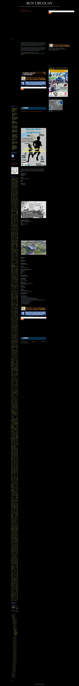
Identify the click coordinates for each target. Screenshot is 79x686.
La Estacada (12, 405)
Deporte (17, 327)
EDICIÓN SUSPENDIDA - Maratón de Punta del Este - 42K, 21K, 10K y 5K (15, 123)
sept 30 (15, 623)
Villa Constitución (16, 591)
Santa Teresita (16, 549)
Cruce (17, 320)
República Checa (16, 520)
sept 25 (15, 636)
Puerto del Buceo (16, 503)
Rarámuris (17, 511)
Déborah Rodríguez (13, 327)
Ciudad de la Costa (13, 285)
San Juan (15, 541)
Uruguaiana (17, 584)
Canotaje (17, 265)
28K (11, 185)
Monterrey (15, 445)
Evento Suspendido (13, 352)
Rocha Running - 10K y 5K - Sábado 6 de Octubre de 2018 (31, 111)
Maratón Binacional (13, 428)
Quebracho (17, 508)
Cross (16, 318)
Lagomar (12, 409)
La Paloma (14, 406)
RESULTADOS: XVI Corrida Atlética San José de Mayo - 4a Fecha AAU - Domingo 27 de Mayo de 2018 (15, 136)
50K (12, 190)
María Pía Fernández (15, 432)
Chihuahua (12, 281)
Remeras (12, 519)
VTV (14, 597)
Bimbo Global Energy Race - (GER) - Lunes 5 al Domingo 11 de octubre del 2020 (15, 118)
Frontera (13, 366)
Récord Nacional (16, 513)
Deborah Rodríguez (15, 326)
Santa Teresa (13, 549)
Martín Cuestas (15, 433)
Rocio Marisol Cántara (15, 529)
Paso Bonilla (12, 481)
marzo (14, 669)
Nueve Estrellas (16, 458)
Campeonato (13, 249)
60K (12, 192)
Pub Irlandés (16, 499)
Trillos (12, 579)
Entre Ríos (13, 346)
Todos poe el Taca (15, 572)
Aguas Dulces (13, 202)
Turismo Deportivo (16, 581)
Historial (12, 374)
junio (13, 665)
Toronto (12, 574)
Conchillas (13, 305)
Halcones (12, 373)
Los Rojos (15, 420)
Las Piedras (12, 412)
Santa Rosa (16, 548)
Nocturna (17, 455)
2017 (13, 673)
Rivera (17, 528)
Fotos (14, 364)
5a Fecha (14, 190)
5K (16, 190)
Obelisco (17, 460)
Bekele (16, 229)
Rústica (17, 532)
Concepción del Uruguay (14, 304)
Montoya (12, 447)
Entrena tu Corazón (15, 347)
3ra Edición (15, 186)
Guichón (12, 372)
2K (15, 185)
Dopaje (17, 336)
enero (14, 671)
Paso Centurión (13, 482)
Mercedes (12, 441)
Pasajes (17, 480)
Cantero (12, 267)
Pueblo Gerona (15, 501)
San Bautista (12, 535)
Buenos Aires (16, 235)
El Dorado (14, 341)
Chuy (15, 281)
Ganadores (17, 366)
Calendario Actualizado (14, 240)
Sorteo (12, 562)
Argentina (13, 210)
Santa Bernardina (15, 545)
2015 (17, 182)
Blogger (43, 684)
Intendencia (16, 380)
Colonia (12, 294)
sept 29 (15, 624)
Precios (17, 496)
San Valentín (15, 544)
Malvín (17, 423)
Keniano (15, 398)
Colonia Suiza (13, 299)
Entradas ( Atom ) (26, 342)
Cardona (17, 268)
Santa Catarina (15, 546)
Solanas (12, 560)
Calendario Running (14, 245)
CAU (17, 274)
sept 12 (15, 648)
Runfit (16, 532)
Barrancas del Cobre (16, 226)
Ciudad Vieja (16, 287)
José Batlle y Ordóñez (15, 390)
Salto (14, 533)
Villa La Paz (15, 594)
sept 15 (15, 645)
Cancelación (14, 264)
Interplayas (13, 383)
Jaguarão (12, 387)
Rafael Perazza (13, 510)
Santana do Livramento (14, 550)
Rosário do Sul (12, 531)
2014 (15, 182)
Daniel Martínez (13, 325)
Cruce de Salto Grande (14, 321)
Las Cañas (14, 411)
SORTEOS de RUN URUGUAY (14, 139)
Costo (17, 316)
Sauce (17, 552)
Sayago (14, 553)
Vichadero (17, 590)
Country (12, 317)
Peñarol (12, 487)
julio (13, 664)
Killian (12, 399)
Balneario (17, 217)
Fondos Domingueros (14, 363)
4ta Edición (15, 188)
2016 (13, 674)
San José (16, 539)
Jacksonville (16, 386)
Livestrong (17, 416)
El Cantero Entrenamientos (14, 340)
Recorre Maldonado (14, 514)
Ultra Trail (16, 582)
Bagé (15, 217)
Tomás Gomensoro (15, 573)
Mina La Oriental (13, 443)
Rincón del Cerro (13, 525)
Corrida (17, 310)
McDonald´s (14, 435)
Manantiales (13, 425)
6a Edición (14, 192)
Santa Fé (14, 547)
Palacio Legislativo (16, 465)
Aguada (15, 200)
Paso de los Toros (14, 484)
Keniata (17, 398)
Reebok (12, 517)
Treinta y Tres (15, 578)
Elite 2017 (15, 344)
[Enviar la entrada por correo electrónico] (22, 107)
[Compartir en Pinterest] (27, 107)
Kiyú (14, 399)
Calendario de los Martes (14, 243)
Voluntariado (13, 596)
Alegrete (12, 203)
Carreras (17, 272)
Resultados (13, 521)
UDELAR (12, 582)
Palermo (12, 466)
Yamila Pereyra (16, 599)
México (16, 442)
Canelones (13, 265)
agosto (14, 662)
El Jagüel (15, 342)
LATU (17, 412)
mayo (13, 666)
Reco (12, 512)
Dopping (12, 337)
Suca (14, 563)
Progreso (17, 497)
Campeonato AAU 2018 (15, 251)
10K (14, 179)
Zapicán (16, 600)
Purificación (12, 508)
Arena (15, 209)
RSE (12, 532)
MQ (13, 448)
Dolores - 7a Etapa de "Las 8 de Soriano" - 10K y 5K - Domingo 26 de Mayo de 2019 (15, 126)
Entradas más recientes (24, 341)
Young (12, 600)
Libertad (16, 414)
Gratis (15, 368)
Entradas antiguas (43, 341)
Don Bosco (15, 336)
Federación (17, 353)
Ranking (15, 511)
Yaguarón (12, 599)
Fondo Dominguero (14, 362)
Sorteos (14, 562)
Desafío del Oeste (13, 329)
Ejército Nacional (15, 339)
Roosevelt (15, 530)
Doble (16, 334)
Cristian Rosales (13, 318)
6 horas (17, 191)
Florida (12, 359)
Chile (14, 281)
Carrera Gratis (13, 272)
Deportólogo (15, 328)
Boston (15, 234)
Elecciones (12, 344)
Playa (12, 492)
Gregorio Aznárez (15, 369)
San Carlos (15, 535)
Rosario (17, 530)
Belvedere (14, 230)
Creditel (17, 317)
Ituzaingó (14, 386)
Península (17, 486)
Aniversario (15, 206)
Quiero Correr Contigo (13, 509)
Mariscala (12, 433)
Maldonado (15, 422)
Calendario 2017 (13, 238)
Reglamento (14, 518)
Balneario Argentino (13, 218)
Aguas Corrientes (16, 201)
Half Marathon (16, 373)
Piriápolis (13, 489)
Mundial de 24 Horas (13, 450)
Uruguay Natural (16, 585)
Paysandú (13, 485)
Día (15, 330)
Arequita (17, 209)
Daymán (12, 326)
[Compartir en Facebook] (26, 107)
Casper (12, 274)
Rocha (12, 529)
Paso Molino (16, 484)
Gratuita (17, 368)
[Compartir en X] (25, 107)
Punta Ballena (14, 504)
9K (16, 195)
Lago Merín (16, 408)
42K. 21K (16, 187)
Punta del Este (16, 506)
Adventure (14, 198)
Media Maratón (15, 436)
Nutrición (15, 460)
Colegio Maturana (14, 293)
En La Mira (14, 345)
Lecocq (17, 413)
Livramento (14, 417)
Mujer (12, 449)
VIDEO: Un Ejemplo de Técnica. (27, 11)
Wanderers (14, 598)
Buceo (12, 235)
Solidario (15, 560)
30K (16, 185)
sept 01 (15, 661)
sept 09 (15, 652)
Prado (17, 495)
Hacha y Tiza (16, 372)
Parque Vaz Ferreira (13, 480)
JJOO (12, 390)
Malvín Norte (13, 424)
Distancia (14, 334)
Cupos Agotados (14, 324)
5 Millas (14, 189)
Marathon (13, 426)
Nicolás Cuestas (13, 455)
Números (12, 460)
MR (14, 448)
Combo (17, 300)
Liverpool (13, 416)
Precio (15, 496)
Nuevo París (16, 459)
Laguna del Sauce (16, 409)
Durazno (14, 337)
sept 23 (15, 638)
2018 (13, 617)
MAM (16, 424)
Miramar (17, 444)
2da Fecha (13, 185)
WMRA (17, 598)
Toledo (12, 573)
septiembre (14, 622)
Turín (17, 580)
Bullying (12, 236)
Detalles (14, 330)
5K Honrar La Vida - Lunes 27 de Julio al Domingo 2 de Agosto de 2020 (15, 142)
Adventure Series (15, 199)
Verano (14, 589)
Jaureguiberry (16, 388)
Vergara (17, 589)
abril (13, 667)
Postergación (14, 495)
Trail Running (14, 576)
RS (11, 532)
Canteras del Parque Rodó (14, 266)
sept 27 (15, 627)
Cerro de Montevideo (14, 277)
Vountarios (12, 597)
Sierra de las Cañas (15, 558)
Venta (12, 589)
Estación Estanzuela (13, 350)
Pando (12, 468)
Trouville (12, 580)
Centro (15, 275)
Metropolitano (13, 442)
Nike (15, 455)
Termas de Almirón (15, 570)
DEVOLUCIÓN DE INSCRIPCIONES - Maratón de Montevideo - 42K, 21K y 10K (14, 110)
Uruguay (12, 585)
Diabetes (15, 333)
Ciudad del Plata (14, 286)
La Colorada (15, 402)
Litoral (17, 415)
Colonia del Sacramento (14, 296)
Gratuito (12, 369)
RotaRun (15, 531)
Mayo (12, 435)
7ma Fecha (15, 194)
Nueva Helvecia (13, 457)
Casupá (15, 274)
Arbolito (15, 208)
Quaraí (15, 508)
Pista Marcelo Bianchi (15, 491)
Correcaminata (16, 308)
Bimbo (12, 232)
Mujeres (14, 449)
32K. (12, 186)
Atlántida (17, 213)
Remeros (15, 519)
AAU (14, 196)
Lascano (15, 412)
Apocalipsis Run (16, 207)
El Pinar (13, 343)
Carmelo (12, 269)
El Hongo (12, 342)
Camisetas (14, 247)
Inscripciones (13, 377)
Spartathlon (17, 562)
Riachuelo (14, 522)
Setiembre (15, 556)
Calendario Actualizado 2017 (14, 242)
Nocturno (12, 456)
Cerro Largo (16, 279)
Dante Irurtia (16, 325)
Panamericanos (16, 467)
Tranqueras (16, 576)
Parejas (17, 469)
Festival (15, 354)
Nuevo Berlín (13, 459)
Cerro (14, 276)
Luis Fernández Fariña (15, 421)
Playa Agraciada (15, 492)
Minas (17, 443)
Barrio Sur (15, 228)
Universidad (13, 584)
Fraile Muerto (16, 364)
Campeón (17, 247)
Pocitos (14, 493)
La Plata (13, 408)
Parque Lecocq (16, 475)
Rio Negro (15, 527)
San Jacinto (15, 538)
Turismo (12, 581)
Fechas (15, 353)
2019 (13, 616)
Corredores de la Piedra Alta (14, 309)
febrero (14, 670)
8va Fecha (15, 195)
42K (14, 187)
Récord (15, 512)
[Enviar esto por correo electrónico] (23, 107)
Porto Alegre (16, 494)
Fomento (12, 360)
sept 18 (15, 642)
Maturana (17, 434)
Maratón (12, 427)
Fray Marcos (16, 365)
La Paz (14, 407)
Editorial (15, 338)
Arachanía (12, 208)
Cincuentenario (16, 282)
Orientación (15, 464)
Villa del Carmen (14, 592)
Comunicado (16, 303)
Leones (12, 414)
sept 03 (15, 658)
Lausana (12, 413)
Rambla (12, 511)
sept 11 (15, 650)
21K (12, 183)
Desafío (17, 328)
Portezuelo (12, 494)
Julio (16, 395)
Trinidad (14, 579)
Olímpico (14, 463)
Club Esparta (15, 290)
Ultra (14, 582)
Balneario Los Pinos (16, 221)
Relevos (17, 518)
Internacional (13, 382)
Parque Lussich (14, 476)
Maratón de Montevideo (14, 430)
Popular (17, 493)
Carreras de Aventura (13, 273)
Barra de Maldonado (14, 225)
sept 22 (15, 640)
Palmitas (14, 466)
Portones (12, 495)
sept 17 (15, 643)
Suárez (12, 563)
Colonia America (16, 294)
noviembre (14, 620)
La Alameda (15, 400)
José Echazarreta (13, 391)
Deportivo (12, 328)
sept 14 (15, 646)
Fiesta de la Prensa (16, 355)
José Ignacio (14, 392)
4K (13, 188)
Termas (12, 570)
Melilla (17, 439)
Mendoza (14, 440)
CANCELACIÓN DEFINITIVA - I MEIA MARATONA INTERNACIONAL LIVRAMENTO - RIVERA (14, 147)
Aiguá (16, 202)
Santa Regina (13, 548)
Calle (12, 247)
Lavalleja (14, 413)
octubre (14, 621)
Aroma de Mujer (16, 211)
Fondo (14, 360)
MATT (15, 434)
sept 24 (15, 637)
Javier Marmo (13, 389)
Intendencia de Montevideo (14, 381)
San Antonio (16, 534)
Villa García (15, 593)
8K (13, 195)
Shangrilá (14, 557)
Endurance (17, 345)
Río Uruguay (14, 528)
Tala (17, 568)
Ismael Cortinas (16, 385)
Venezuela (17, 588)
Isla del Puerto (13, 385)
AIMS (17, 202)
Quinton (17, 509)
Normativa (15, 456)
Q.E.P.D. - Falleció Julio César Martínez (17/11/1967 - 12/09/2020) (14, 114)
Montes (17, 445)
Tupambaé (15, 580)
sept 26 (15, 628)
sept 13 (15, 647)
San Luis (17, 541)
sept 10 (15, 651)
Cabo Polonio (13, 237)
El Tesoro (16, 343)
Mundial (17, 449)
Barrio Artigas (14, 227)
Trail (15, 575)
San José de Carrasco (13, 540)
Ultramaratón (13, 583)
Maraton (17, 426)
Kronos (16, 399)
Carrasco (17, 269)
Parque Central (13, 471)
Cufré (12, 324)
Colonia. (15, 300)
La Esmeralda (16, 404)
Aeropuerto (12, 200)
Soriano (17, 561)
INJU (15, 376)
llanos (17, 417)
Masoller (12, 434)
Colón (17, 293)
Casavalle (17, 273)
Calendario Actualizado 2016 (14, 241)
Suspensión (16, 567)
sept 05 (15, 656)
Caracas (15, 268)
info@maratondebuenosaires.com (25, 53)
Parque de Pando (16, 472)
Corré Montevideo (13, 307)
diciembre (14, 618)
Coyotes (15, 317)
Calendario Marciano (14, 244)
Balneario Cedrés (16, 219)
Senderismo (14, 554)
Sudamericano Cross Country (14, 564)
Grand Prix (12, 368)
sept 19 (15, 641)
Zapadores (14, 600)
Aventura (12, 215)
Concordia (16, 305)
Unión (17, 583)
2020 (13, 615)
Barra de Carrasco (16, 224)
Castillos (14, 274)
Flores (14, 358)
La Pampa (17, 406)
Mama (17, 424)
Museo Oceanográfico (14, 452)
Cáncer (17, 264)
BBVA (14, 229)
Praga (12, 496)
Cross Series (15, 320)
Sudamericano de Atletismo (14, 565)
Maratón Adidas (16, 427)
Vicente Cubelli (13, 590)
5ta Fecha (14, 191)
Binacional (12, 233)
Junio (17, 395)
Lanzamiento (13, 410)
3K (13, 186)
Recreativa (13, 516)
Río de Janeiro (15, 526)
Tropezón (17, 579)
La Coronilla (15, 403)
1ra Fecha (12, 182)
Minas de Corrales (13, 444)
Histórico (14, 374)
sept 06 (15, 655)
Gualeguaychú (13, 371)
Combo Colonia (14, 301)
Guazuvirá (17, 371)
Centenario (12, 275)
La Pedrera (16, 407)
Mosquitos (14, 447)
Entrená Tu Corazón (14, 348)
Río (16, 525)
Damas (17, 324)
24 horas (12, 184)
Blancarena (15, 233)
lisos (16, 415)
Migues (17, 442)
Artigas (17, 212)
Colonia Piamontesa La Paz (14, 298)
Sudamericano (16, 563)
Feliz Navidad (12, 354)
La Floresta (16, 405)
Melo (12, 440)
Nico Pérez (16, 454)
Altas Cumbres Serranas (15, 204)
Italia (12, 386)
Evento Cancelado (16, 351)
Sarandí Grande (14, 552)
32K (17, 185)
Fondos (17, 362)
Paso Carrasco (16, 481)
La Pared (12, 407)
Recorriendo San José (14, 515)
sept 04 (15, 657)
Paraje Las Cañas (15, 468)
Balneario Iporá (13, 220)
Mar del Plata (16, 425)
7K (16, 193)
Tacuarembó (14, 568)
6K (16, 192)
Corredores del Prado (13, 310)
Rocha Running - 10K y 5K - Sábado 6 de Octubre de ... (16, 633)
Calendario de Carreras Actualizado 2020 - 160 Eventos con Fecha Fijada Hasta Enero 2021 (15, 131)
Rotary (17, 531)
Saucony (12, 553)
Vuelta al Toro (16, 597)
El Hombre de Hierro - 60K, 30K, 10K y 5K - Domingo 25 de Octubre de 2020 (58, 68)
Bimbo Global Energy (15, 232)
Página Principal (34, 341)
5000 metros (16, 189)
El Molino (17, 342)
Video (12, 591)
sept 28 (15, 626)
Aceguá (12, 197)
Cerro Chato (16, 276)
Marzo (17, 433)
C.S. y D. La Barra (15, 236)
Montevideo (13, 446)
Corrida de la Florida (13, 311)
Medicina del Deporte (13, 437)
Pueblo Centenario (13, 500)
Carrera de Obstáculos (14, 271)
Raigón (17, 510)
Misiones (12, 445)
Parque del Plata (14, 473)
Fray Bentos (13, 365)
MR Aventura (16, 448)
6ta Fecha (14, 193)
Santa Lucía (16, 547)
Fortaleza (12, 364)
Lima (14, 415)
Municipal (15, 451)
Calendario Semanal (14, 246)
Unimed (16, 583)
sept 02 (15, 660)
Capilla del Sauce (16, 267)
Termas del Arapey (13, 571)
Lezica (14, 414)
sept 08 (15, 653)
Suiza (14, 567)
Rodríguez (12, 530)
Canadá (17, 263)
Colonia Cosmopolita (14, 295)
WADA (12, 598)
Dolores (16, 335)
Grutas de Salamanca (14, 370)
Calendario (16, 237)
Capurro (12, 268)
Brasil (17, 234)
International (16, 382)
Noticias (17, 456)
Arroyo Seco (13, 212)
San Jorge (14, 539)
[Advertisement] (33, 20)
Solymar (14, 561)
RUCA (14, 532)
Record (13, 512)
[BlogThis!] (24, 107)
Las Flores (16, 411)
